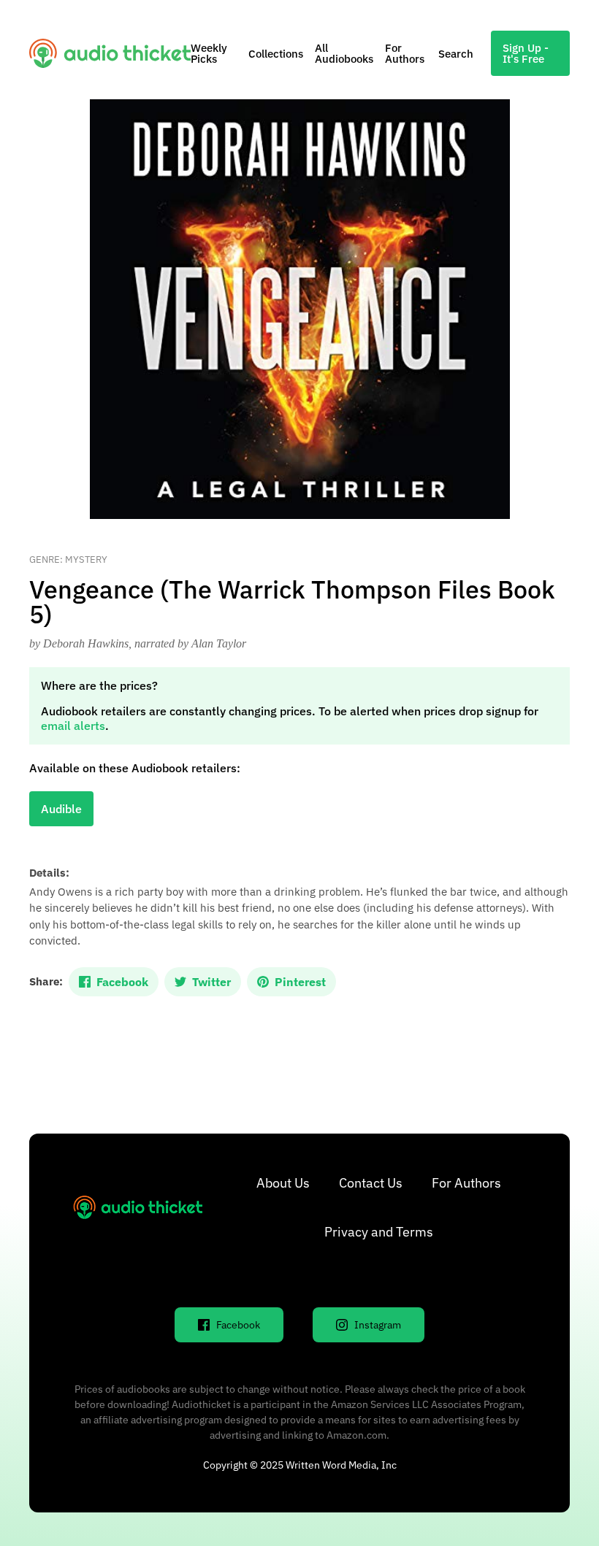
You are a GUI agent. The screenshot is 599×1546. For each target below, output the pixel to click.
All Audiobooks (344, 53)
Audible (61, 808)
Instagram (377, 1324)
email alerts (73, 725)
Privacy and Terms (378, 1231)
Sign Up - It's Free (526, 53)
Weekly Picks (209, 53)
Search (455, 53)
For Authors (404, 53)
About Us (283, 1182)
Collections (275, 53)
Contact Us (370, 1182)
